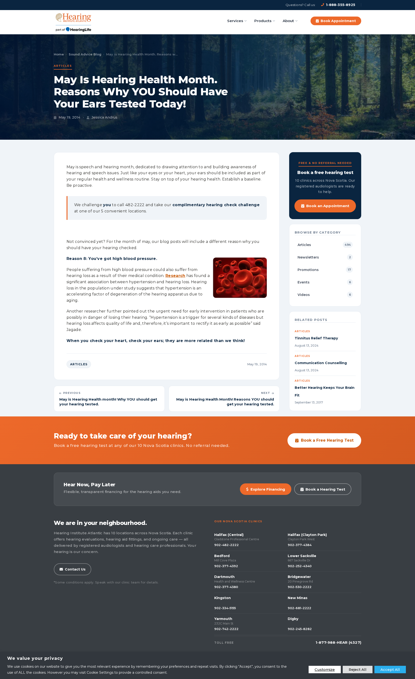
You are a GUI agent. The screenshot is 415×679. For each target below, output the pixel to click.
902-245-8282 (300, 629)
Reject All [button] (357, 669)
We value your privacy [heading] (35, 658)
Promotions (324, 270)
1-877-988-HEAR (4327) (338, 642)
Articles (63, 65)
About (288, 20)
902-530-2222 (299, 587)
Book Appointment (338, 21)
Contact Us (75, 569)
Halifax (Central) (229, 535)
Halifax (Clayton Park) (307, 535)
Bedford (222, 556)
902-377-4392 (226, 566)
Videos (324, 295)
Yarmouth (223, 619)
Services (235, 20)
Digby (293, 619)
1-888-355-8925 (340, 5)
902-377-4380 (226, 587)
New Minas (297, 598)
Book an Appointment (327, 206)
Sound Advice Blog (85, 54)
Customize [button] (325, 669)
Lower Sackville (302, 556)
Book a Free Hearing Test (327, 440)
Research (175, 275)
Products (262, 20)
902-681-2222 (299, 608)
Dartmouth (224, 577)
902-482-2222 (226, 545)
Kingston (222, 598)
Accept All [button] (390, 669)
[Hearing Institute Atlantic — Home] (74, 21)
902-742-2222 (226, 629)
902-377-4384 (299, 545)
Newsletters (324, 257)
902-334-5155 (225, 608)
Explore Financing (267, 489)
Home (59, 54)
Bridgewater (299, 577)
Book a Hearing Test (325, 489)
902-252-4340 (299, 566)
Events (324, 282)
